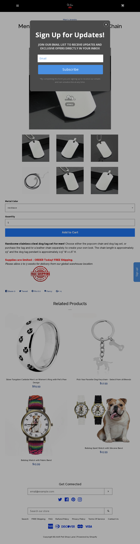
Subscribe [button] (70, 69)
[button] (106, 24)
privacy (70, 104)
